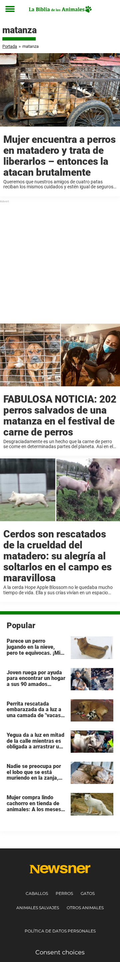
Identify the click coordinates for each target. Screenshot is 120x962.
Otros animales (85, 907)
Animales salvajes (37, 907)
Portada (9, 46)
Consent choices (60, 952)
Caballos (37, 893)
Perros (64, 893)
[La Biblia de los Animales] (60, 9)
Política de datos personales (60, 930)
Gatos (88, 893)
